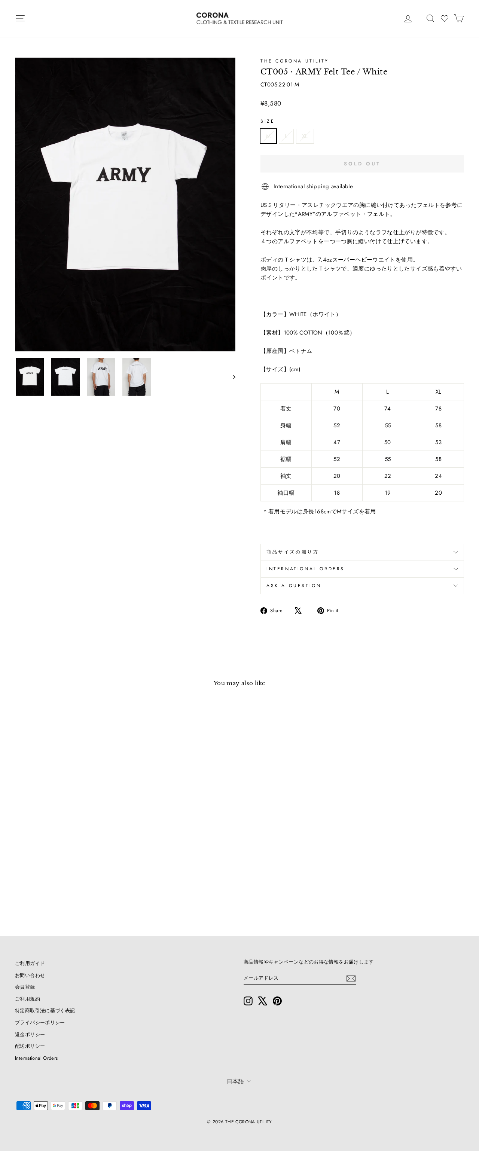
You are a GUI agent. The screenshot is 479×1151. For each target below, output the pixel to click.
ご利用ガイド (30, 963)
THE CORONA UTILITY (294, 61)
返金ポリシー (30, 1034)
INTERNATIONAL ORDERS (305, 568)
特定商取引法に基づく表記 (45, 1010)
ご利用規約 (27, 998)
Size (267, 121)
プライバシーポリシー (40, 1022)
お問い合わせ (30, 975)
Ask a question (293, 585)
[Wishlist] (444, 18)
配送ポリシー (30, 1046)
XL (305, 136)
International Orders (36, 1058)
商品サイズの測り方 (292, 552)
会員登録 (25, 986)
